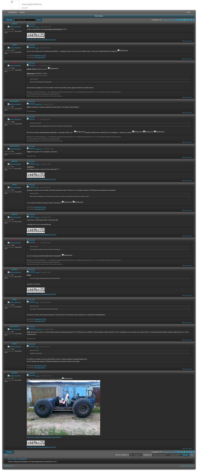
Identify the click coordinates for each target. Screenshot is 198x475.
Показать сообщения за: (122, 455)
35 (180, 20)
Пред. (6, 455)
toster (14, 45)
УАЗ (44, 55)
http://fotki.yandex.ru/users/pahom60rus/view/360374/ (44, 437)
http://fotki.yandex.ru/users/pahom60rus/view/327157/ (41, 39)
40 (191, 20)
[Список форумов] (4, 12)
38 (186, 20)
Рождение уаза (38, 55)
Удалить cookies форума (187, 466)
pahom (14, 24)
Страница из (168, 20)
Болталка (99, 16)
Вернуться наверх (187, 41)
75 (193, 20)
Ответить (9, 20)
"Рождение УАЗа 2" (40, 57)
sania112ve (14, 101)
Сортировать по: (148, 455)
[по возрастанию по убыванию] (178, 455)
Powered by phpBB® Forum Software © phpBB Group (191, 472)
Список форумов (9, 466)
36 (182, 20)
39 (189, 20)
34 (177, 20)
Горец (14, 63)
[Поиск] (178, 12)
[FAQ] (181, 12)
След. (192, 455)
